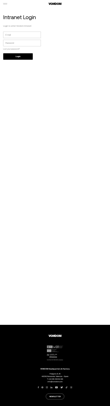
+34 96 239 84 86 (55, 379)
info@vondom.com (55, 382)
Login (18, 56)
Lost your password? (11, 49)
